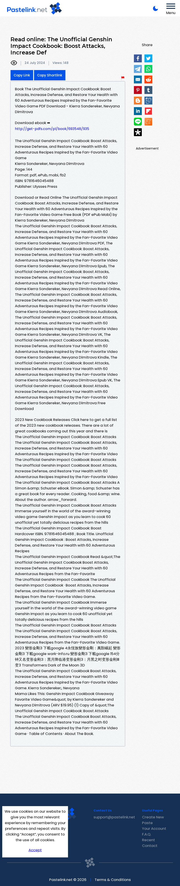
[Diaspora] (138, 132)
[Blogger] (138, 101)
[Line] (138, 122)
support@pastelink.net (114, 817)
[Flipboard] (148, 111)
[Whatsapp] (148, 69)
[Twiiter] (148, 58)
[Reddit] (148, 79)
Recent (148, 840)
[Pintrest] (138, 90)
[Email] (138, 79)
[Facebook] (138, 58)
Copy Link (22, 75)
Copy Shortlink (49, 75)
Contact (149, 845)
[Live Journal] (148, 101)
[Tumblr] (148, 90)
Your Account (154, 828)
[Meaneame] (148, 122)
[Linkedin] (138, 111)
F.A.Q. (146, 834)
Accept (35, 850)
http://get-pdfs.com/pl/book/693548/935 (52, 128)
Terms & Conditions (113, 879)
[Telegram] (138, 69)
